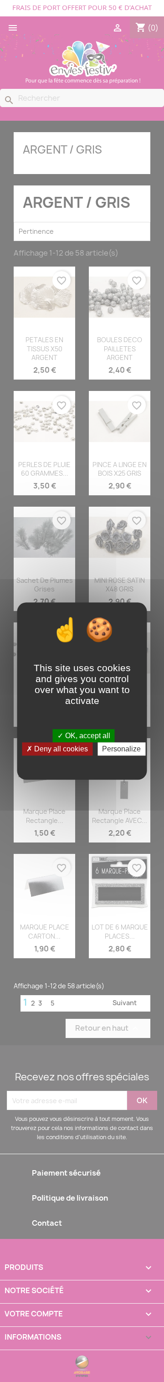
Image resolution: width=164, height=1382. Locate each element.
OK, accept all (86, 736)
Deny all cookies (60, 749)
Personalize (121, 749)
